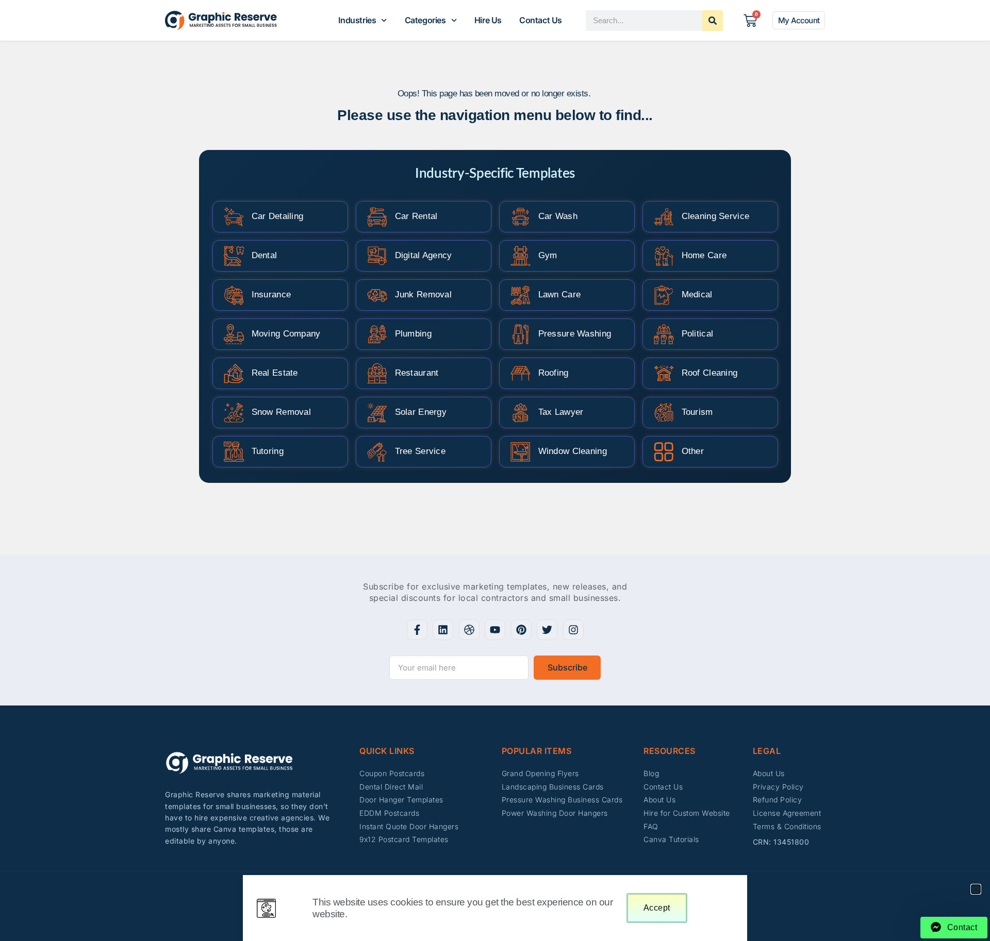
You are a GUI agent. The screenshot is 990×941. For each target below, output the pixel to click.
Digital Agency (423, 255)
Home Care (704, 255)
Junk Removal (423, 294)
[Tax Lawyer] (520, 412)
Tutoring (268, 451)
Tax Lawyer (561, 412)
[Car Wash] (520, 217)
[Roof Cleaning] (664, 373)
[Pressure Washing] (520, 334)
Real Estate (275, 373)
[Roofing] (520, 373)
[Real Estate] (234, 373)
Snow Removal (281, 412)
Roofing (553, 373)
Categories (425, 20)
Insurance (271, 294)
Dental (264, 255)
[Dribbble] (469, 629)
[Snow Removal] (234, 412)
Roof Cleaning (710, 373)
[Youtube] (495, 629)
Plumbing (413, 334)
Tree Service (420, 451)
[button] (976, 889)
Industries (357, 20)
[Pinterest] (521, 629)
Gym (547, 255)
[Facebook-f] (417, 629)
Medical (697, 294)
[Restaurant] (377, 373)
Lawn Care (559, 294)
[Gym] (520, 256)
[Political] (664, 334)
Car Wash (558, 216)
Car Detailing (278, 216)
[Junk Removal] (377, 295)
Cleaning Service (716, 216)
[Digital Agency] (377, 256)
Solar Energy (421, 412)
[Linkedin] (443, 629)
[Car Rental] (377, 217)
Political (698, 334)
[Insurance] (234, 295)
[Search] (712, 20)
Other (693, 451)
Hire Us (488, 20)
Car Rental (416, 216)
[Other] (664, 452)
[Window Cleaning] (520, 452)
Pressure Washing (575, 334)
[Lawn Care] (520, 295)
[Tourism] (664, 412)
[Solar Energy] (377, 412)
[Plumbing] (377, 334)
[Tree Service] (377, 452)
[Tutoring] (234, 452)
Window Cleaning (572, 451)
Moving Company (286, 334)
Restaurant (417, 373)
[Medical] (664, 295)
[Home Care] (664, 256)
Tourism (697, 412)
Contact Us (540, 20)
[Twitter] (547, 629)
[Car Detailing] (234, 217)
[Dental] (234, 256)
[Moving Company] (234, 334)
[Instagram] (573, 629)
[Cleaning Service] (664, 217)
